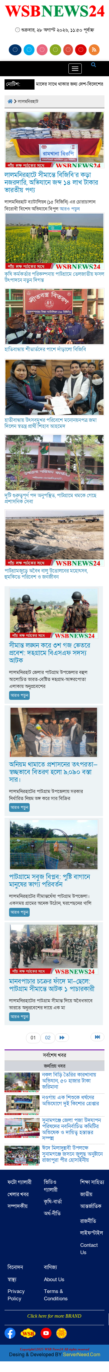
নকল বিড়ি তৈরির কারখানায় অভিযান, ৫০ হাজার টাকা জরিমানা (69, 1080)
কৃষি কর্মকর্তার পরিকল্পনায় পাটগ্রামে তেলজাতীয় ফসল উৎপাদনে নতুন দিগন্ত (54, 277)
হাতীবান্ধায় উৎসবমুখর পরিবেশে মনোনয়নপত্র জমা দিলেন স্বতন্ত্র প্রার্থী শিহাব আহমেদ (51, 423)
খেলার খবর (18, 1194)
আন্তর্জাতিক (90, 1206)
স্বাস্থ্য (12, 1279)
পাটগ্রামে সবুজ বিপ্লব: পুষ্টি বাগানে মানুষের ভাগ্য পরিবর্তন (49, 881)
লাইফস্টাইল (91, 1233)
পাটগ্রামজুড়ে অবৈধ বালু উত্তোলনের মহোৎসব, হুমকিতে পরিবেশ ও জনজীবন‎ (46, 573)
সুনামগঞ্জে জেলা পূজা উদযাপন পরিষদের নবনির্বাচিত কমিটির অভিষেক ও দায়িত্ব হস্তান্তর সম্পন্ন (71, 1129)
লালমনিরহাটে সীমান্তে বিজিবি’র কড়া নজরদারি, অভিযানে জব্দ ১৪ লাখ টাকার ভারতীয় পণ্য (51, 183)
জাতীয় (86, 1194)
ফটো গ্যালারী (19, 1182)
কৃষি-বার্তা (53, 1201)
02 (48, 1038)
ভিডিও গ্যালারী (51, 1186)
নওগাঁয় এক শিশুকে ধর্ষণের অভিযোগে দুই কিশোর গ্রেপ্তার (70, 1100)
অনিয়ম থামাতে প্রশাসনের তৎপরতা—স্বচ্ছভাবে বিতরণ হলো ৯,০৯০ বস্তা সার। (53, 772)
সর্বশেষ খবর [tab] (54, 1055)
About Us (54, 1279)
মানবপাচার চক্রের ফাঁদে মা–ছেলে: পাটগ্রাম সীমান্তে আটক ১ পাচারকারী (51, 985)
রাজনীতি (88, 1221)
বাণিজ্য (50, 1267)
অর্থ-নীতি (52, 1213)
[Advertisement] (54, 1324)
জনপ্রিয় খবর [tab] (54, 1066)
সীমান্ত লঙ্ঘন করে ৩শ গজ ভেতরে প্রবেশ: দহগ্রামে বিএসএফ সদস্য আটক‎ (49, 653)
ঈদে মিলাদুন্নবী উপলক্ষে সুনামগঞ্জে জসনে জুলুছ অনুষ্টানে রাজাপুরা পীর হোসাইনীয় (72, 1154)
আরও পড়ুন (70, 209)
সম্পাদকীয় (18, 1206)
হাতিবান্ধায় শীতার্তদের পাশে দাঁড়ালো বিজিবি (45, 349)
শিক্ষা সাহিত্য (92, 1182)
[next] (62, 1037)
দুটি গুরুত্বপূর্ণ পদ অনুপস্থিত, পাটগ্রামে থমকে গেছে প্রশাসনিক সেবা (50, 498)
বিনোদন (15, 1267)
